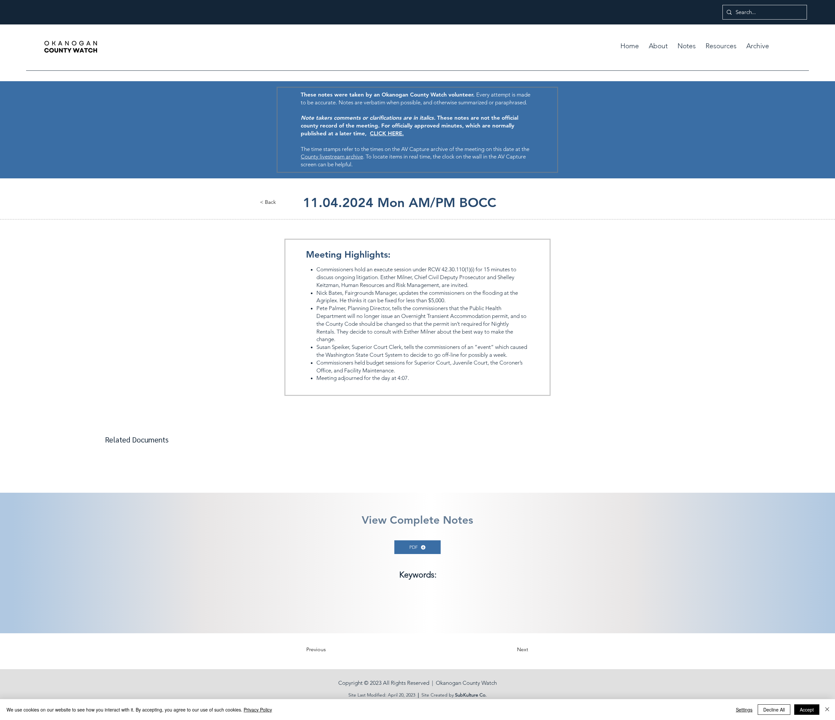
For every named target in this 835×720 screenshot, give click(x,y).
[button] (687, 46)
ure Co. (479, 695)
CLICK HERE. (387, 133)
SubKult (463, 695)
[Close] (827, 709)
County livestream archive (332, 156)
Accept (807, 709)
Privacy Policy (258, 709)
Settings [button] (744, 709)
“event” (484, 347)
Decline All (774, 709)
